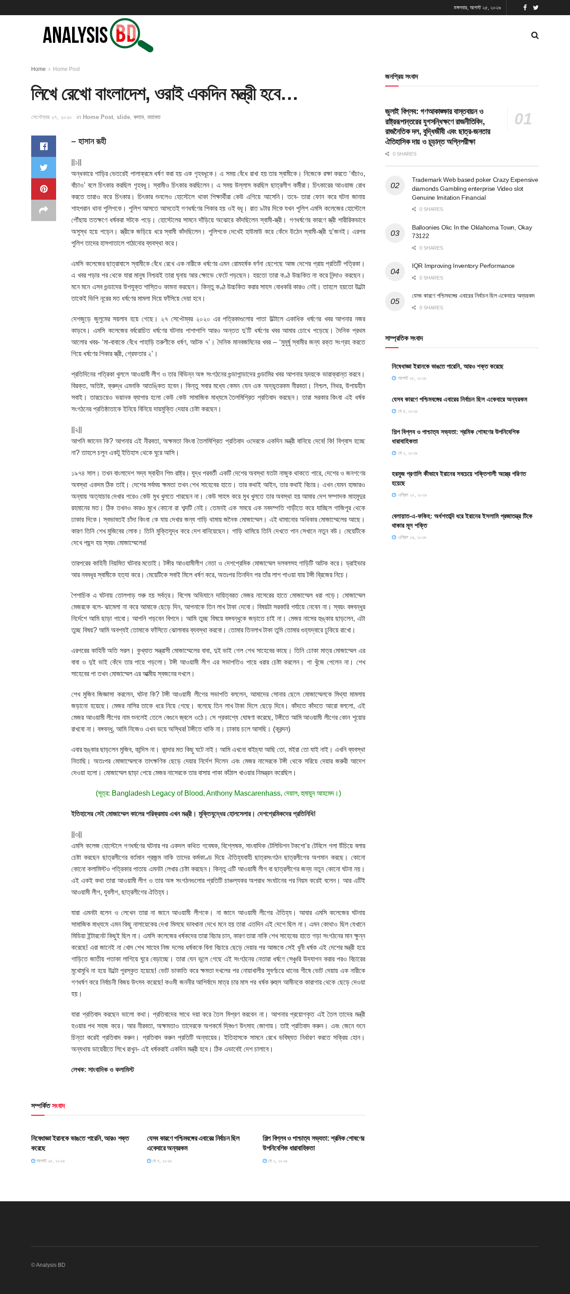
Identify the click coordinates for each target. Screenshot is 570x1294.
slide (123, 117)
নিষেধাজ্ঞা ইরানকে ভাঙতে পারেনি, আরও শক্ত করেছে (448, 366)
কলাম (139, 117)
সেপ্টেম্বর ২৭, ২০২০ (51, 117)
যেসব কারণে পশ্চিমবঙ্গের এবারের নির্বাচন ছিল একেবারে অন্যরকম (473, 295)
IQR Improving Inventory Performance (463, 265)
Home (38, 69)
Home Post (66, 69)
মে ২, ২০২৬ (277, 1160)
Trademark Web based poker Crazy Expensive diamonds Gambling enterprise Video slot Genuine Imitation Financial (475, 188)
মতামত (153, 117)
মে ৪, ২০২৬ (161, 1160)
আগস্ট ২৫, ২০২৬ (50, 1160)
